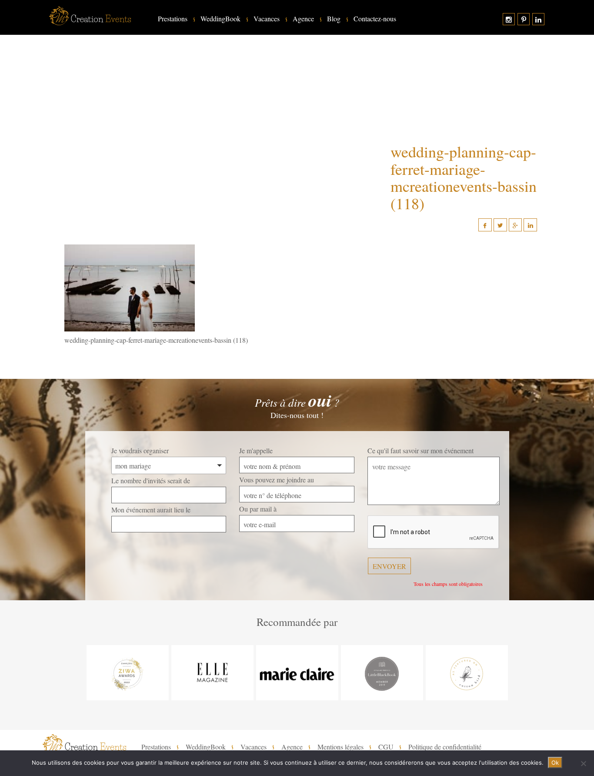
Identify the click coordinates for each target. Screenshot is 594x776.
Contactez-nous (375, 18)
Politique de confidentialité (444, 746)
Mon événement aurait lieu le (150, 509)
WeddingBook (220, 18)
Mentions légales (340, 746)
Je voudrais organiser (140, 450)
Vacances (267, 18)
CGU (386, 746)
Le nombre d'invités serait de (150, 480)
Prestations (172, 18)
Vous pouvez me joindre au (276, 479)
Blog (333, 18)
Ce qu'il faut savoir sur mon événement (420, 450)
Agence (303, 18)
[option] (127, 673)
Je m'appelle (256, 450)
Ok (555, 762)
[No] (583, 763)
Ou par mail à (258, 509)
